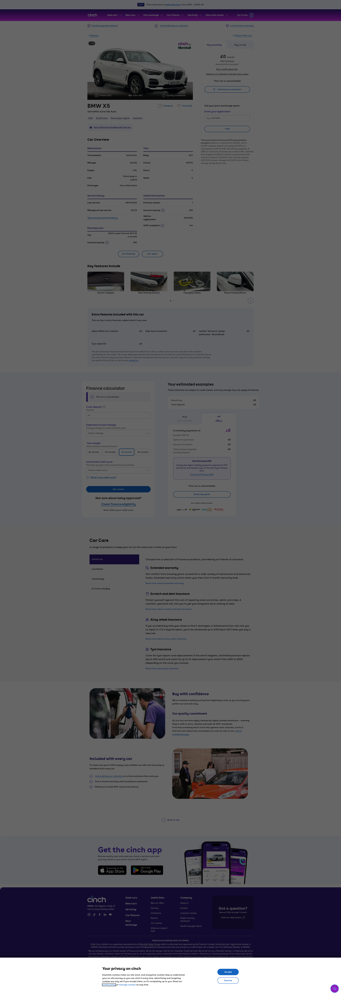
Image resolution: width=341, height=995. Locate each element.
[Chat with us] (334, 988)
